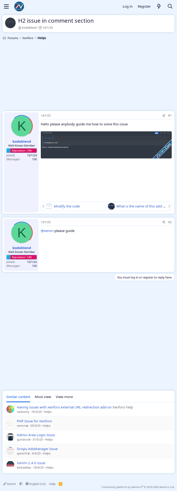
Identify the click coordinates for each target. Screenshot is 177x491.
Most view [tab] (43, 396)
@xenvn (47, 230)
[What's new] (159, 7)
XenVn (11, 484)
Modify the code (67, 206)
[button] (20, 483)
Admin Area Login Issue (36, 434)
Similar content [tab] (18, 396)
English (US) (37, 484)
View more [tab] (64, 396)
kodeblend (29, 27)
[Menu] (6, 6)
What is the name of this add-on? (142, 206)
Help (52, 484)
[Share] (164, 115)
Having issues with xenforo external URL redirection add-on (64, 407)
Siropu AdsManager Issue (37, 448)
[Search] (170, 7)
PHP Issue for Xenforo (34, 421)
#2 (170, 222)
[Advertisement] (88, 76)
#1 (170, 115)
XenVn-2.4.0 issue (31, 462)
